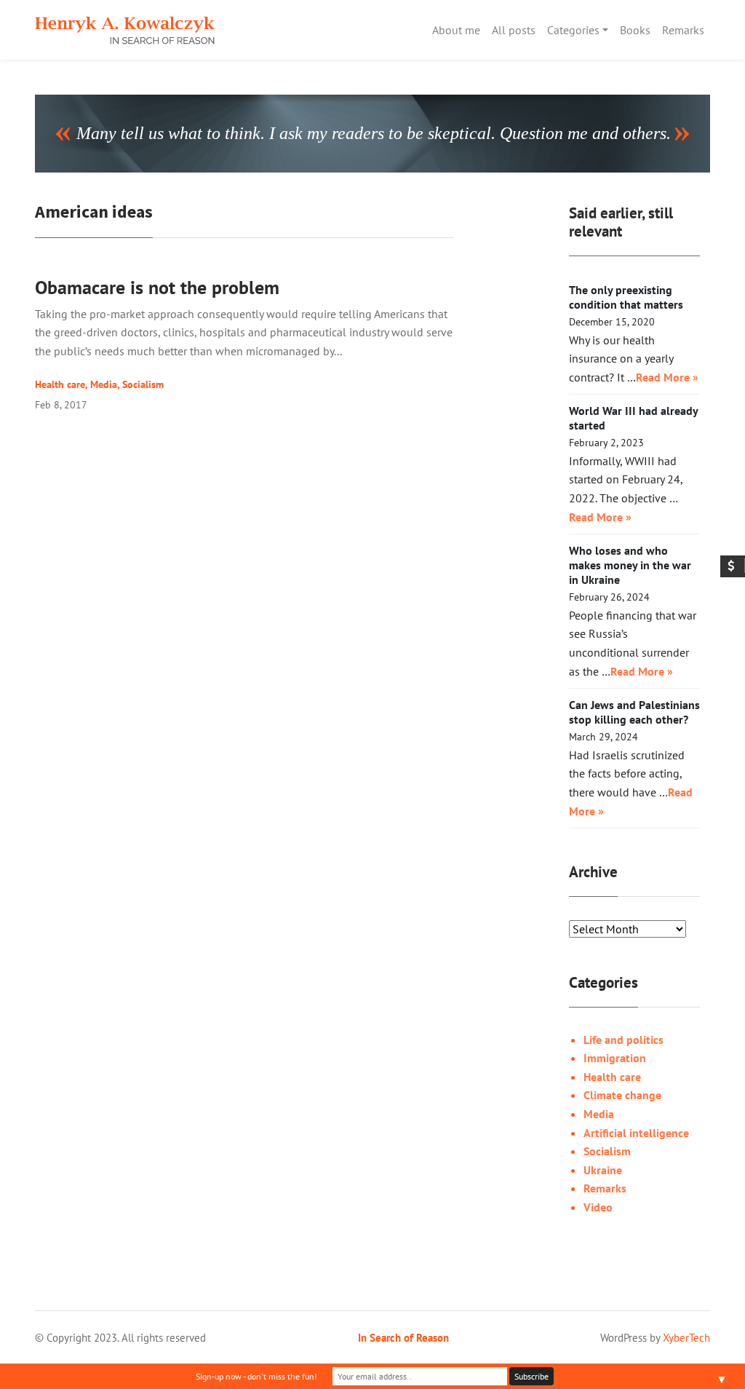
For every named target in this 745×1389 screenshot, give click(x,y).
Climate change (622, 1095)
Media (103, 384)
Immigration (614, 1057)
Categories (573, 30)
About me (456, 30)
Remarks (683, 30)
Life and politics (623, 1039)
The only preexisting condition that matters (626, 297)
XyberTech (686, 1337)
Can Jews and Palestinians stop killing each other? (634, 712)
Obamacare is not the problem (157, 287)
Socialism (143, 384)
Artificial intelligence (636, 1132)
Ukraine (602, 1170)
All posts (513, 30)
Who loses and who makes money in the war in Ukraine (630, 565)
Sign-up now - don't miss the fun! (256, 1376)
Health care (60, 384)
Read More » (667, 377)
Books (635, 30)
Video (598, 1207)
